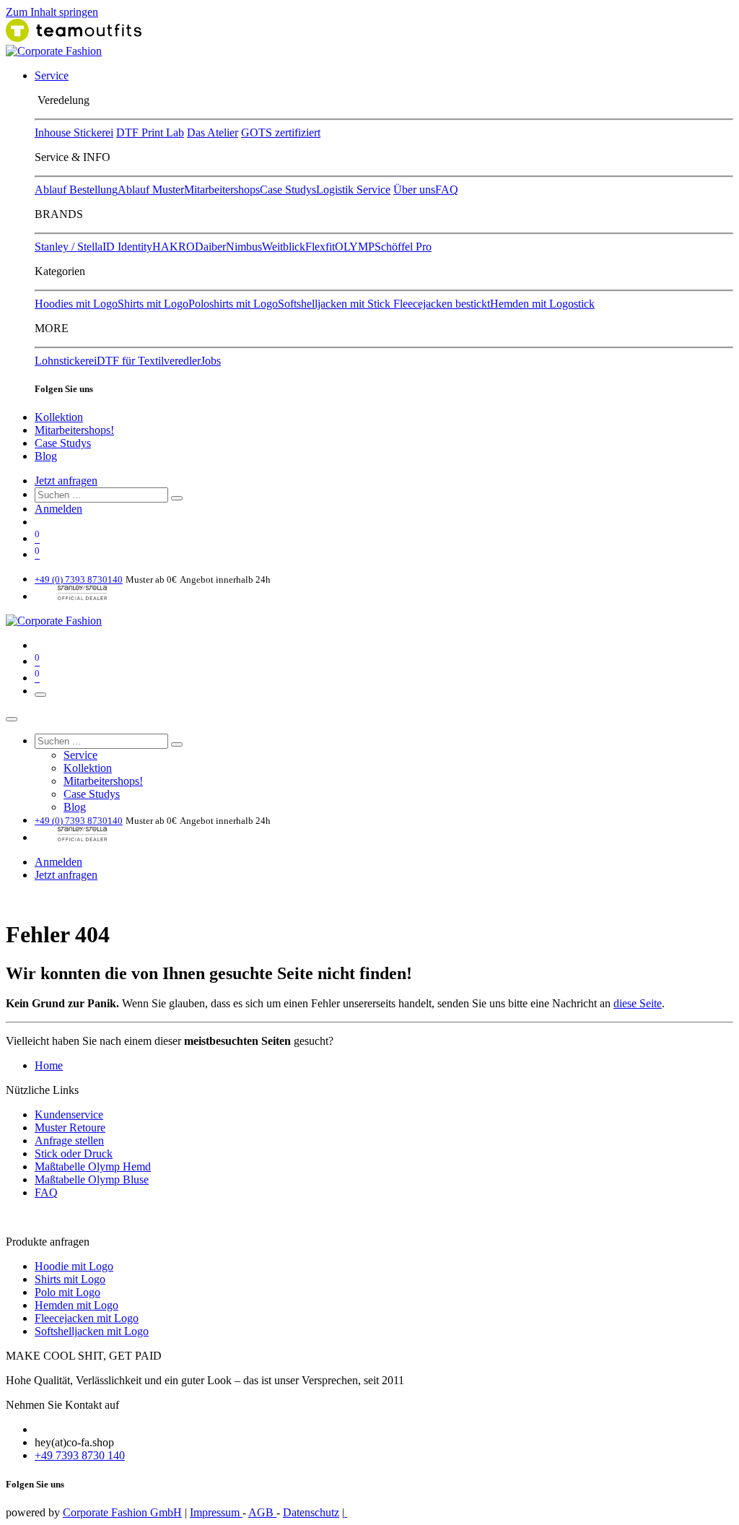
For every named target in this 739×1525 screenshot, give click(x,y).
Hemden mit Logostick (542, 303)
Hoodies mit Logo (76, 303)
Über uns (414, 189)
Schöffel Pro (403, 246)
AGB (262, 1512)
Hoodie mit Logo (74, 1266)
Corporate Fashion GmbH (122, 1512)
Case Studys (288, 189)
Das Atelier (212, 132)
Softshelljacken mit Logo (92, 1331)
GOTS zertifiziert (280, 132)
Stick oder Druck (74, 1153)
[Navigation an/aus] (40, 694)
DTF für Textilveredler (149, 361)
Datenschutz (311, 1512)
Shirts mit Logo (153, 303)
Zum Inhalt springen (52, 12)
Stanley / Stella (68, 246)
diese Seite (637, 1003)
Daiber (210, 246)
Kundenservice (69, 1114)
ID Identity (127, 246)
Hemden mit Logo (76, 1305)
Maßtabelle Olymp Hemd (93, 1166)
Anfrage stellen (69, 1140)
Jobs (211, 361)
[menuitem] (52, 75)
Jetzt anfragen (66, 480)
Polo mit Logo (67, 1292)
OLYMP (355, 246)
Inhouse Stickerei (74, 132)
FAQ (446, 189)
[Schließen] (11, 719)
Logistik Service (353, 189)
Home (49, 1065)
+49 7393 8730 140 (80, 1455)
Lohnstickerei (66, 361)
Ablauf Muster (151, 189)
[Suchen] (177, 498)
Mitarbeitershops (222, 189)
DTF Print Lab (150, 132)
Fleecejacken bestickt (441, 303)
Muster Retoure (70, 1127)
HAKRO (173, 246)
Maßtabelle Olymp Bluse (92, 1179)
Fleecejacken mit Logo (87, 1318)
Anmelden (58, 509)
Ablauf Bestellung (76, 189)
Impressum (216, 1512)
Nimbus (244, 246)
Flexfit (320, 246)
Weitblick (283, 246)
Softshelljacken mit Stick (335, 303)
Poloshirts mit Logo (233, 303)
